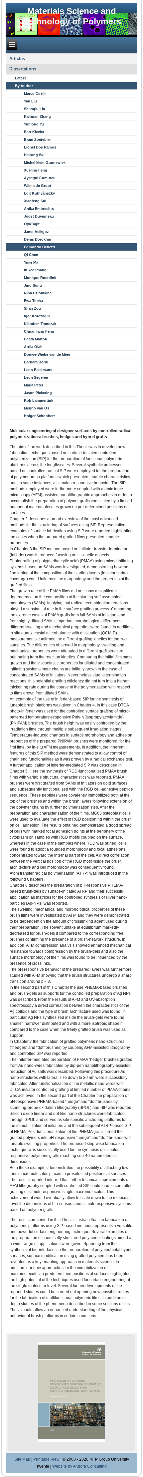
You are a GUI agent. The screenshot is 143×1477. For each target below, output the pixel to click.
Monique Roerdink (40, 278)
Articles (17, 58)
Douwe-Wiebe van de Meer (47, 354)
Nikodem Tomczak (40, 324)
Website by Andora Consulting (79, 1466)
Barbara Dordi (36, 362)
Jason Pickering (38, 393)
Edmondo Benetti (39, 247)
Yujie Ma (31, 262)
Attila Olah (33, 347)
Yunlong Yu (34, 124)
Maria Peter (33, 385)
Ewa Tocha (33, 301)
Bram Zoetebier (37, 139)
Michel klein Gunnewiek (45, 163)
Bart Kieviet (34, 132)
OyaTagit (32, 224)
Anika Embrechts (39, 209)
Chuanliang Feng (39, 331)
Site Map (22, 1459)
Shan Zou (32, 308)
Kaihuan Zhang (37, 116)
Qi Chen (31, 255)
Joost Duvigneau (39, 216)
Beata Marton (35, 339)
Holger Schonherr (39, 416)
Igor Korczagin (37, 316)
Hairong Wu (34, 155)
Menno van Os (36, 408)
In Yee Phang (35, 270)
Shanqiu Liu (34, 109)
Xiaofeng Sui (35, 201)
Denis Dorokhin (37, 239)
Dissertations (22, 68)
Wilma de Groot (37, 186)
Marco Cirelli (35, 93)
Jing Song (33, 285)
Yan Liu (30, 101)
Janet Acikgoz (36, 232)
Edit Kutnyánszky (39, 193)
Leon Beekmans (38, 370)
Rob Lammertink (38, 400)
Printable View (46, 1459)
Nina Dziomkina (38, 293)
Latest (20, 78)
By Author (24, 86)
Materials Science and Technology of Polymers (71, 16)
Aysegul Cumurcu (40, 178)
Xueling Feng (35, 170)
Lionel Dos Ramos (40, 147)
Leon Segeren (36, 377)
